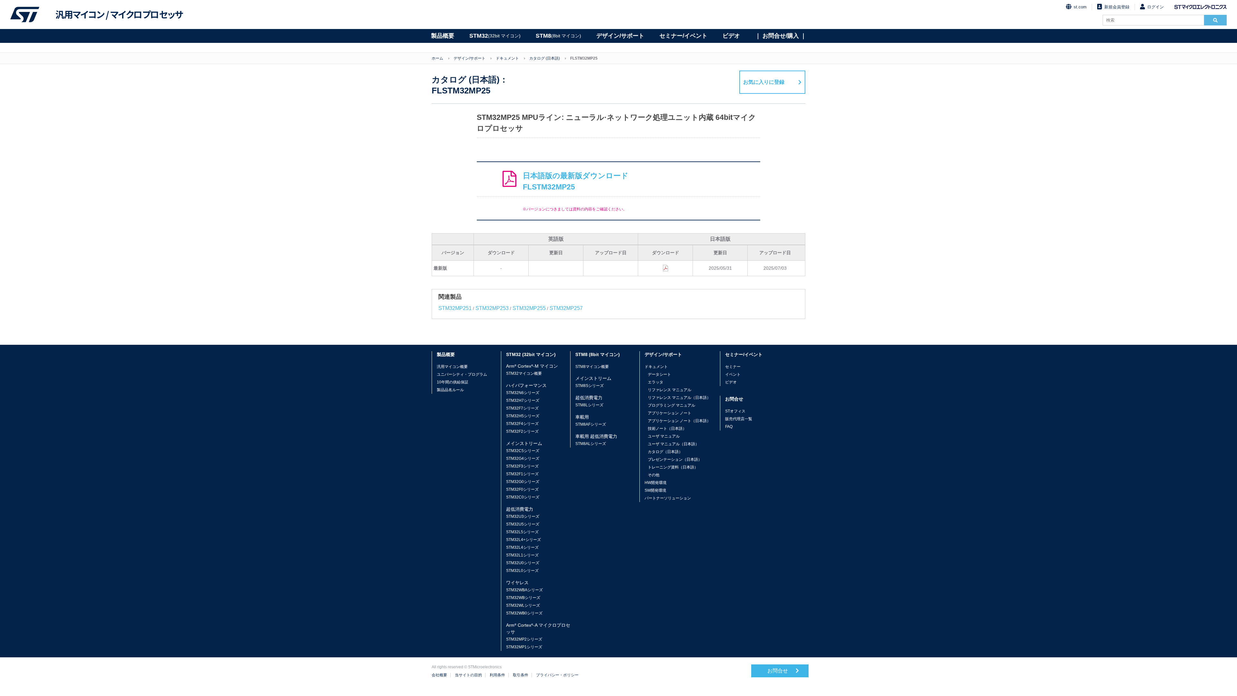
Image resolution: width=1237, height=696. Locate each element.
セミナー (733, 366)
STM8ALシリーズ (590, 443)
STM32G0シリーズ (522, 481)
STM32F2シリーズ (522, 431)
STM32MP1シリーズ (524, 647)
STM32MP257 (566, 308)
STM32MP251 (455, 308)
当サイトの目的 (468, 675)
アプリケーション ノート (669, 413)
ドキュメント (507, 58)
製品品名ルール (450, 390)
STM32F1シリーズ (522, 474)
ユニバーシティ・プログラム (462, 374)
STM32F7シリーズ (522, 408)
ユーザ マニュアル (664, 436)
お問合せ (778, 670)
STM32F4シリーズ (522, 423)
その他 (653, 475)
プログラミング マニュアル (671, 405)
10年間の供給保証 (452, 382)
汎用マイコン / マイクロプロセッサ (119, 14)
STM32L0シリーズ (522, 570)
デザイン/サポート (620, 36)
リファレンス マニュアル (669, 390)
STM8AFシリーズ (590, 424)
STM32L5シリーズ (522, 532)
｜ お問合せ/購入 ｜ (780, 36)
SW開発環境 (655, 490)
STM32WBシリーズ (523, 597)
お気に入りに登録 (763, 82)
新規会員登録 (1116, 7)
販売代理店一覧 (738, 419)
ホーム (437, 58)
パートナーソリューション (668, 498)
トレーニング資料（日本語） (673, 467)
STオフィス (735, 411)
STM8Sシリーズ (589, 385)
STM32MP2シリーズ (524, 639)
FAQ (729, 426)
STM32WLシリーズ (523, 605)
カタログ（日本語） (665, 452)
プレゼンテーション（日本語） (675, 459)
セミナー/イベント (683, 36)
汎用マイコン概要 (452, 366)
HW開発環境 (655, 482)
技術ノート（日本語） (667, 428)
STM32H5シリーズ (522, 416)
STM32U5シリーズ (522, 524)
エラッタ (655, 382)
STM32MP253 (492, 308)
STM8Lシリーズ (589, 405)
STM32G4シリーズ (522, 458)
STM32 (495, 36)
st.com (1080, 7)
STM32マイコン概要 (524, 373)
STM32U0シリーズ (522, 563)
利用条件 (497, 675)
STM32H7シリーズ (522, 400)
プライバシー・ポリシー (557, 675)
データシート (659, 374)
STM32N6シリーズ (522, 393)
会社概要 (439, 675)
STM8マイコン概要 (592, 366)
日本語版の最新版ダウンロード (575, 181)
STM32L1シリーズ (522, 555)
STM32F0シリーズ (522, 489)
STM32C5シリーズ (522, 451)
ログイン (1155, 7)
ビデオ (731, 36)
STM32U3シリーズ (522, 516)
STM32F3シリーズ (522, 466)
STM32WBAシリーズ (524, 590)
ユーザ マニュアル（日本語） (673, 444)
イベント (733, 374)
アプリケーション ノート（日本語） (679, 421)
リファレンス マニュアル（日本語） (679, 397)
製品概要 (442, 36)
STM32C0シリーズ (522, 497)
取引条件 (520, 675)
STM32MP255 (529, 308)
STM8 (558, 36)
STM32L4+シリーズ (523, 539)
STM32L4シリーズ (522, 547)
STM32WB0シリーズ (524, 613)
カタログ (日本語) (544, 58)
